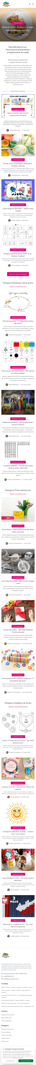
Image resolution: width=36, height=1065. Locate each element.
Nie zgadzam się (10, 1060)
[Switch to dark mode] (29, 4)
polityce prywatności (18, 1057)
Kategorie (5, 1025)
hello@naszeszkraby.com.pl (11, 979)
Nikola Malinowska (6, 1018)
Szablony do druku (18, 109)
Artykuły (4, 984)
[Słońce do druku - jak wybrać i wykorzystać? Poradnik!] (18, 106)
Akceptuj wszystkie (25, 1060)
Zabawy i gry (5, 1041)
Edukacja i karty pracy (18, 204)
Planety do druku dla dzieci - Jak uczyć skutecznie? (15, 1003)
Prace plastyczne (18, 159)
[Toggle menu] (33, 4)
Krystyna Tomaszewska (7, 1014)
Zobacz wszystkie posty (18, 287)
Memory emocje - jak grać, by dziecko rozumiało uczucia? (17, 987)
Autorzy (4, 1011)
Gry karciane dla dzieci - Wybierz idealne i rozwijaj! (15, 1000)
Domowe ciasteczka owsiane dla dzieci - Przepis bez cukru (17, 1006)
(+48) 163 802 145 (8, 976)
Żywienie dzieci (18, 23)
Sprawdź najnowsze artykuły (18, 274)
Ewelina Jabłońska (6, 1021)
